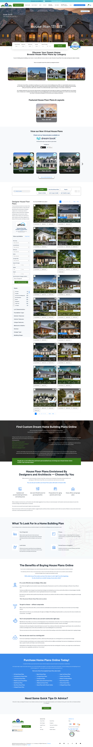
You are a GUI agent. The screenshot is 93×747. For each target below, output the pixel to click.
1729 (74, 201)
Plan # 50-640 (52, 333)
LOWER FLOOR (75, 246)
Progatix (29, 744)
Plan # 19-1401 (52, 288)
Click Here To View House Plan (10, 16)
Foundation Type (19, 312)
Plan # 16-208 (76, 401)
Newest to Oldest (42, 193)
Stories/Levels (17, 44)
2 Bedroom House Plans (42, 682)
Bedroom (15, 249)
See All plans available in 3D (46, 177)
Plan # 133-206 (52, 401)
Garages (36, 44)
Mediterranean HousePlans (20, 680)
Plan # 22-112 (52, 217)
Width (14, 267)
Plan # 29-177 (52, 262)
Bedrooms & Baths (19, 325)
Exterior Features (19, 316)
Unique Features (19, 322)
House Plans (42, 720)
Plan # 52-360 (52, 310)
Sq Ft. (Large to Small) (53, 193)
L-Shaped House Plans (19, 687)
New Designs (42, 723)
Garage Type (17, 332)
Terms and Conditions (53, 725)
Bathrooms (30, 44)
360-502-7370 (74, 729)
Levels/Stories (16, 245)
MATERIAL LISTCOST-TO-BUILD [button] (64, 5)
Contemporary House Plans (20, 676)
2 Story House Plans (64, 682)
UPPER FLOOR (51, 294)
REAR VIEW (44, 224)
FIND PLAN (27, 726)
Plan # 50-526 (52, 378)
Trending (41, 189)
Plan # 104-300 (76, 240)
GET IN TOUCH (46, 708)
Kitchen (16, 329)
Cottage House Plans (42, 676)
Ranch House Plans (64, 680)
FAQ (41, 727)
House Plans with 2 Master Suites (45, 685)
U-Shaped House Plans (65, 685)
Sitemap (49, 743)
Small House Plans (18, 682)
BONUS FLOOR (51, 362)
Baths (14, 254)
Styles (15, 288)
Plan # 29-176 (52, 240)
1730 (78, 201)
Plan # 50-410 (52, 356)
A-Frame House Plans (19, 674)
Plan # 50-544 (76, 378)
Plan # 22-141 (76, 262)
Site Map (41, 729)
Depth (14, 271)
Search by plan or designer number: (20, 276)
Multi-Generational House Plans (44, 680)
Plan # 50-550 (76, 288)
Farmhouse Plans (41, 678)
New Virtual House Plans (54, 189)
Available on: (46, 144)
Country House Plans (65, 676)
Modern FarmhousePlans (66, 678)
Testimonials (52, 727)
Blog (69, 720)
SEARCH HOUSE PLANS (22, 282)
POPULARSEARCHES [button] (50, 5)
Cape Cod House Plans (65, 674)
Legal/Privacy (42, 725)
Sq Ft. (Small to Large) (65, 193)
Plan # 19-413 (76, 310)
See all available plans (56, 1)
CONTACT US (71, 718)
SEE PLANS (60, 45)
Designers (51, 723)
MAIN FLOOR (51, 224)
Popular (65, 189)
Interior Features (19, 319)
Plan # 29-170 (76, 217)
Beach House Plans (41, 674)
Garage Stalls (15, 258)
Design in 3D (63, 217)
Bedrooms (23, 44)
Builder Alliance (52, 729)
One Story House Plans (19, 685)
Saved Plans (52, 720)
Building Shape (18, 335)
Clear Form (27, 236)
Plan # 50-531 (76, 333)
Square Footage (44, 44)
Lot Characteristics (19, 309)
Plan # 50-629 (76, 356)
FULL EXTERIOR (36, 224)
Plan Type (15, 240)
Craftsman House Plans (19, 678)
